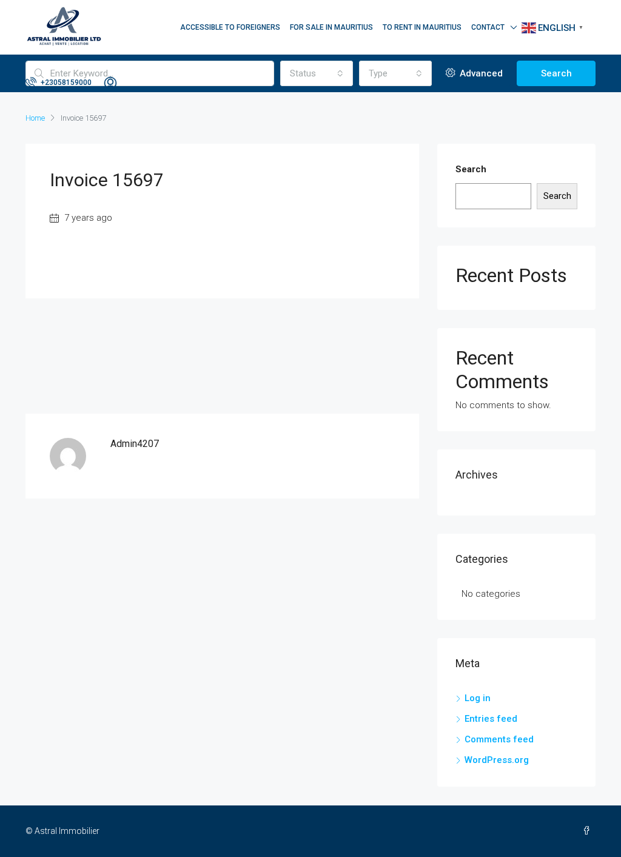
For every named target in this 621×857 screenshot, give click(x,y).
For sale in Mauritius (331, 27)
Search (470, 169)
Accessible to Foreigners (230, 27)
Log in (478, 698)
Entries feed (491, 718)
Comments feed (499, 739)
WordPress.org (497, 759)
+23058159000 (65, 82)
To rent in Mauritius (422, 27)
